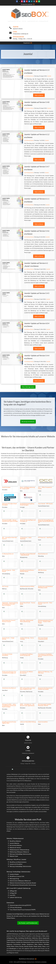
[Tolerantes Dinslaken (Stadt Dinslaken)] (10, 500)
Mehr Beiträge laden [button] (28, 387)
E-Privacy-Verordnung (15, 907)
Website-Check (14, 856)
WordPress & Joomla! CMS (17, 876)
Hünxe (17, 946)
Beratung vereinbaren (28, 421)
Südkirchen (35, 938)
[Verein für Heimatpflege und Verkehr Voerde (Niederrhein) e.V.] (46, 511)
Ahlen (36, 944)
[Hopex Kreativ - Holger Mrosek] (10, 629)
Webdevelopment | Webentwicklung (19, 849)
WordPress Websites (15, 841)
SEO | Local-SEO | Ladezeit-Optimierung (18, 888)
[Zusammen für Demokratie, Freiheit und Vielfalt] (46, 679)
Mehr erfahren (39, 95)
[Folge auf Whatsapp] (39, 1)
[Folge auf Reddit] (37, 1)
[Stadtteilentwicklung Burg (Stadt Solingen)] (28, 500)
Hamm (8, 942)
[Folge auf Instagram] (22, 1)
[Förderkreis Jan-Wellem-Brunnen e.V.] (28, 663)
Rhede (35, 946)
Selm (44, 936)
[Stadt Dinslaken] (10, 484)
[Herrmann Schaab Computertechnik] (46, 629)
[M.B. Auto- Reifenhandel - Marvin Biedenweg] (28, 611)
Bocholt (26, 946)
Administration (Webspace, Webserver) (20, 880)
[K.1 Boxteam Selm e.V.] (10, 545)
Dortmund (26, 940)
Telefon (15, 26)
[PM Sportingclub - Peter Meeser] (10, 561)
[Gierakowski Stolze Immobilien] (10, 645)
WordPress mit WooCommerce (18, 862)
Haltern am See (35, 942)
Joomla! (49, 76)
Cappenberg (10, 940)
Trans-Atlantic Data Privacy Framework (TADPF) (23, 909)
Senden (24, 944)
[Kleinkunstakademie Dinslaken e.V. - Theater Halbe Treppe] (46, 611)
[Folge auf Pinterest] (27, 1)
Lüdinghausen (10, 938)
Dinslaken (46, 944)
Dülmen (13, 942)
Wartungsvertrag (14, 878)
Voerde (8, 946)
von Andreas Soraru (29, 76)
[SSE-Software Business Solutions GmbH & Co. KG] (28, 679)
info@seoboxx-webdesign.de (28, 753)
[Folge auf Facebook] (17, 1)
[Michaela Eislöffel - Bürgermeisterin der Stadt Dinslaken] (10, 511)
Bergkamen (42, 940)
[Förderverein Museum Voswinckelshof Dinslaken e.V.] (10, 663)
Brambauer (20, 940)
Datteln (36, 940)
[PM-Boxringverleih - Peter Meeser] (46, 594)
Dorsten (21, 946)
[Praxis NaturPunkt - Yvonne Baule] (28, 594)
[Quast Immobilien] (46, 713)
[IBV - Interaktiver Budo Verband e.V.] (10, 528)
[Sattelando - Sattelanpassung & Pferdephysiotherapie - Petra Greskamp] (10, 594)
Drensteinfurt (17, 944)
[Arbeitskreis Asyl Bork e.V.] (10, 679)
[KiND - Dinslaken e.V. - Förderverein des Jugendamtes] (28, 695)
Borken (31, 946)
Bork (15, 940)
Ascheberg (21, 938)
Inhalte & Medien (14, 874)
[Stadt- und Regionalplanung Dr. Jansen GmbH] (28, 484)
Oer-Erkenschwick (25, 942)
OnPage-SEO (13, 893)
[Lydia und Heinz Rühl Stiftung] (28, 713)
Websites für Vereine (15, 847)
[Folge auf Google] (24, 1)
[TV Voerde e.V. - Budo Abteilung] (28, 528)
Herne (44, 942)
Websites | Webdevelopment (15, 838)
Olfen (16, 938)
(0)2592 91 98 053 (28, 742)
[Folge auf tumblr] (34, 1)
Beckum (41, 944)
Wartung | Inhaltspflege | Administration (20, 854)
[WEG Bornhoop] (46, 561)
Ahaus (44, 946)
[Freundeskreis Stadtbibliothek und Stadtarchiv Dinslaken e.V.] (46, 645)
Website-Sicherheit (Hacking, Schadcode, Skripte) (23, 883)
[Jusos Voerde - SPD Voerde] (46, 495)
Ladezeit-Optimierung (16, 897)
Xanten (40, 946)
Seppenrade (46, 938)
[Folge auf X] (19, 1)
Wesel (12, 946)
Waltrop (31, 940)
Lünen (47, 936)
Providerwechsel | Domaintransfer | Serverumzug (23, 885)
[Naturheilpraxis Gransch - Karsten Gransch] (10, 611)
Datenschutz (10, 902)
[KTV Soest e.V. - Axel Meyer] (46, 528)
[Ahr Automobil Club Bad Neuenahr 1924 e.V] (46, 695)
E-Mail (15, 31)
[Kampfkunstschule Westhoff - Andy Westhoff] (28, 545)
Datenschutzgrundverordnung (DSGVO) (20, 905)
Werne (40, 938)
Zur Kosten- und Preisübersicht (28, 923)
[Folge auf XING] (32, 1)
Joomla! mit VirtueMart (16, 864)
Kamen (47, 940)
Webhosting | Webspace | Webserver (19, 852)
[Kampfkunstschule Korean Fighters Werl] (10, 713)
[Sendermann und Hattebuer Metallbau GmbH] (46, 577)
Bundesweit (13, 948)
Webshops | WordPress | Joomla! (16, 859)
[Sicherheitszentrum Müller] (28, 577)
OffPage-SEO (13, 891)
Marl (40, 942)
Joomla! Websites (14, 843)
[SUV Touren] (10, 577)
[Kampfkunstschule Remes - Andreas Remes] (28, 561)
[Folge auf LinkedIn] (29, 1)
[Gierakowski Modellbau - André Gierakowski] (28, 645)
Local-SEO (12, 895)
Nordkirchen (28, 938)
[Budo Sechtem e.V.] (46, 545)
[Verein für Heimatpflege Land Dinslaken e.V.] (28, 511)
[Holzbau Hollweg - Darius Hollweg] (28, 629)
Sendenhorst (30, 944)
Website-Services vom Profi (28, 819)
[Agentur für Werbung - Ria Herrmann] (46, 663)
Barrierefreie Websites (16, 845)
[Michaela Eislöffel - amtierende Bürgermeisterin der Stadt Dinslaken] (10, 695)
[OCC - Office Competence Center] (46, 484)
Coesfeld (18, 942)
